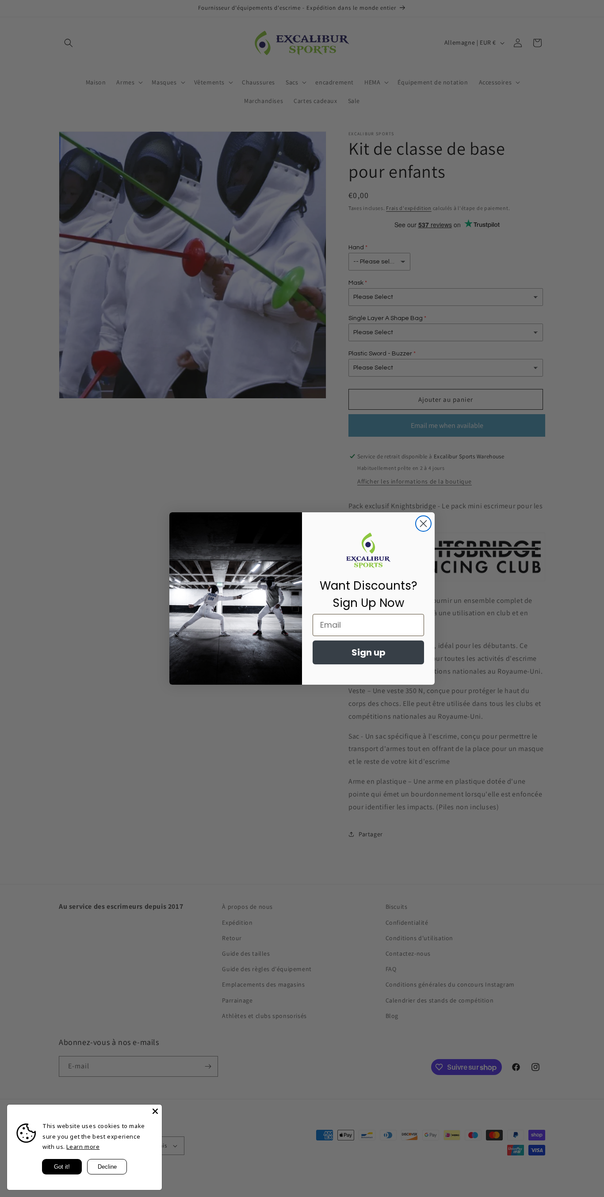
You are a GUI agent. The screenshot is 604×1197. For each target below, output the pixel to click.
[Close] (155, 1111)
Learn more (82, 1147)
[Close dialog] (423, 523)
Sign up (369, 652)
